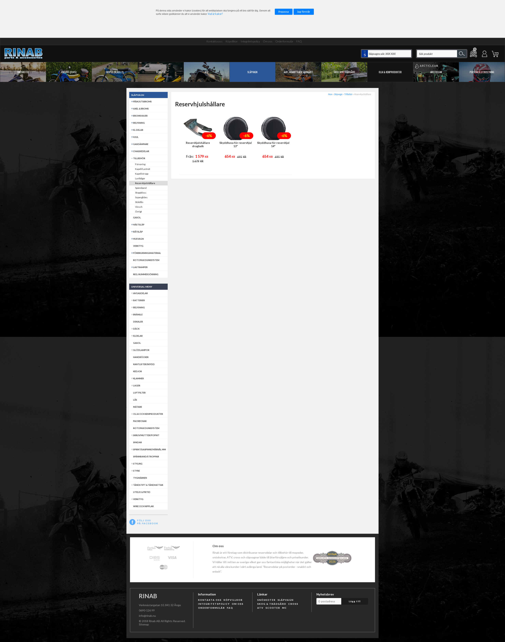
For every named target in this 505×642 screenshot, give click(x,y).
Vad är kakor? (215, 13)
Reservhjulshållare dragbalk (198, 144)
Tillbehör (348, 94)
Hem (330, 94)
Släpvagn (338, 94)
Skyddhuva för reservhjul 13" (235, 144)
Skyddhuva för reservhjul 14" (273, 144)
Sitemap (144, 624)
